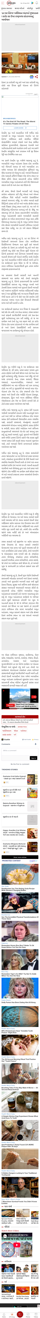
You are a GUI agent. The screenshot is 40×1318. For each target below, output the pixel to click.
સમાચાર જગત (22, 726)
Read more (10, 705)
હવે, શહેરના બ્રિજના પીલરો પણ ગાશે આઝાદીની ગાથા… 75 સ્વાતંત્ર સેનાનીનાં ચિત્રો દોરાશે (18, 721)
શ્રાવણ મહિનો (19, 8)
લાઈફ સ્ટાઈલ (6, 734)
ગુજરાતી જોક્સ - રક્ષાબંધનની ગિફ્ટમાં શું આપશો (22, 1276)
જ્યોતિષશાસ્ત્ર (6, 730)
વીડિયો (6, 1226)
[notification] (37, 3)
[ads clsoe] (38, 1306)
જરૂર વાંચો (8, 1206)
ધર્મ (15, 734)
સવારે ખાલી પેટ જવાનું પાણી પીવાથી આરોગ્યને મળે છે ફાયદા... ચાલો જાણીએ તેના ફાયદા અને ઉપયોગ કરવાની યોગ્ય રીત (22, 1221)
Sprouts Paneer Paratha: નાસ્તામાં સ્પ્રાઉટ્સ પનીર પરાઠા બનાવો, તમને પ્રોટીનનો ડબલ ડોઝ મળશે (8, 1221)
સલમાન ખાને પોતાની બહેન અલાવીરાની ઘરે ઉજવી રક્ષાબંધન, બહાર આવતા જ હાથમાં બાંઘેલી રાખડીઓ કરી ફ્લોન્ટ (8, 1276)
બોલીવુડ (30, 8)
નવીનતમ (7, 1261)
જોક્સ (16, 730)
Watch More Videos (10, 1230)
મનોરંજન (23, 730)
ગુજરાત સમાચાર (6, 8)
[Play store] (33, 3)
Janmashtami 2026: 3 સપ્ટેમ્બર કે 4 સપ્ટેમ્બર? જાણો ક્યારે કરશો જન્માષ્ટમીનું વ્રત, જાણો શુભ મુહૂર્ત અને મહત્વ (8, 1296)
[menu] (3, 3)
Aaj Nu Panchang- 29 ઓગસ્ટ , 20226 (22, 1297)
